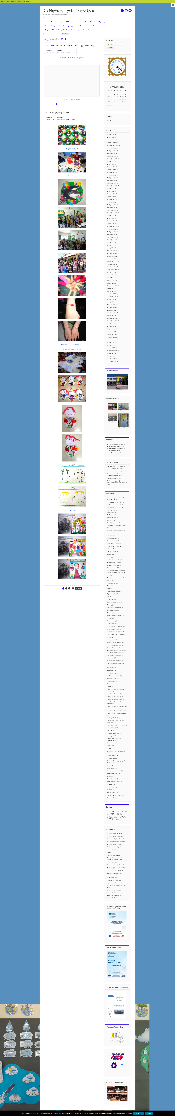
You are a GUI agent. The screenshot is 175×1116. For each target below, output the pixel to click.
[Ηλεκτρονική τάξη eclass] (117, 1036)
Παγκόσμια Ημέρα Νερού (114, 699)
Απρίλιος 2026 (111, 140)
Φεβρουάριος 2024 (112, 199)
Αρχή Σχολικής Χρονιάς (114, 591)
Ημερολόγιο (110, 658)
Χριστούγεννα (111, 792)
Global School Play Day (113, 546)
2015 (113, 811)
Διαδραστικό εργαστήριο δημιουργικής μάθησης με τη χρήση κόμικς (117, 482)
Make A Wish (110, 554)
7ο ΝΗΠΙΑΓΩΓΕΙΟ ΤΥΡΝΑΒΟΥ (66, 52)
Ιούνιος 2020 (110, 299)
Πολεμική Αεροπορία (113, 733)
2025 (110, 819)
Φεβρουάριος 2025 (112, 172)
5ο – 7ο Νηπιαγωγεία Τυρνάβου (116, 841)
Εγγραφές (110, 618)
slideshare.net (76, 100)
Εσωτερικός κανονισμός (114, 645)
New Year (109, 557)
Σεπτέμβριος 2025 (112, 159)
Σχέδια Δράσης (111, 755)
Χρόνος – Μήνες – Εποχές (114, 795)
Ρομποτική (110, 745)
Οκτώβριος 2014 (111, 361)
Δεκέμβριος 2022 (111, 232)
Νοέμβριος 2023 (111, 207)
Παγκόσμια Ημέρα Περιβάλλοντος (117, 706)
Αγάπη (109, 575)
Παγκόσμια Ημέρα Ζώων (114, 696)
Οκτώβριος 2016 (111, 340)
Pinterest (122, 10)
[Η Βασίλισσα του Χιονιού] (117, 1093)
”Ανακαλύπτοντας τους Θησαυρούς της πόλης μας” (69, 45)
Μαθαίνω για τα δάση (113, 676)
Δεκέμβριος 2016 (111, 334)
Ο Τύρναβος (69, 22)
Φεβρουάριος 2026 (112, 145)
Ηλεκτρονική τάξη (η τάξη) (83, 22)
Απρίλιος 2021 (111, 280)
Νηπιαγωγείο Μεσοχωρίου (114, 880)
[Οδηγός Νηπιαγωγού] (117, 978)
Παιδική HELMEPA (112, 718)
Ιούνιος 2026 (110, 134)
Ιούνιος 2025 (110, 161)
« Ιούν (109, 105)
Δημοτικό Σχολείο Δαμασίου (115, 870)
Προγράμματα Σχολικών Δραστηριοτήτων (114, 739)
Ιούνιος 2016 (110, 342)
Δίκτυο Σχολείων (112, 610)
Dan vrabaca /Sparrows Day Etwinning (117, 525)
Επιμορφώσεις (111, 640)
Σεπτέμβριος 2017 (112, 321)
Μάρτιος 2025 (111, 169)
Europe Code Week (112, 538)
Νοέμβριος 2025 (111, 153)
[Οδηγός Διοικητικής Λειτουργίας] (116, 1017)
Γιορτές (47, 26)
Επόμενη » (78, 588)
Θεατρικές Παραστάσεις (114, 660)
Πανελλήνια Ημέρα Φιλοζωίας (116, 725)
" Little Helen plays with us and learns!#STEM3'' (115, 498)
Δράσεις (109, 613)
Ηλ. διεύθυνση (130, 10)
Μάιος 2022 (110, 248)
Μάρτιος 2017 (111, 326)
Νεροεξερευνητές (112, 681)
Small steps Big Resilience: (114, 562)
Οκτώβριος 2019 (111, 313)
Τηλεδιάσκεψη (111, 768)
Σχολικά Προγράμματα (101, 22)
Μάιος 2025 (110, 164)
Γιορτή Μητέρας (111, 599)
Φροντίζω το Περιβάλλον (114, 779)
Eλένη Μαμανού (112, 850)
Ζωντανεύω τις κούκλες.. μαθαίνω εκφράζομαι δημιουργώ (117, 651)
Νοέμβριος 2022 (111, 234)
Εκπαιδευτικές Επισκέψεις (114, 626)
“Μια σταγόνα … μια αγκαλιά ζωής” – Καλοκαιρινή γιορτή (116, 467)
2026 (116, 819)
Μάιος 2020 (110, 302)
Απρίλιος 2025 (111, 167)
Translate (110, 47)
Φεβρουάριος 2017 (112, 329)
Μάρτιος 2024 (111, 196)
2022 (109, 816)
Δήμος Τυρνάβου (112, 862)
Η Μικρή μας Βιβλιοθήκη (114, 655)
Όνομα (109, 686)
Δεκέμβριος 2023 (111, 205)
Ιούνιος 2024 (110, 188)
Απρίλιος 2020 (111, 305)
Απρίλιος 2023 (111, 221)
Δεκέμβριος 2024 (111, 178)
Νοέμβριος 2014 (111, 359)
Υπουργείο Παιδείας (113, 893)
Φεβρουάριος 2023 (112, 226)
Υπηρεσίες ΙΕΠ (49, 30)
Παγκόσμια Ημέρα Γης (113, 694)
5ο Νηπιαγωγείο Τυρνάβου (115, 847)
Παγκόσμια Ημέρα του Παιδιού (116, 711)
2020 (113, 813)
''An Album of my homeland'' (114, 502)
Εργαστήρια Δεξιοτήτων (78, 26)
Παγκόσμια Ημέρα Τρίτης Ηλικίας (117, 713)
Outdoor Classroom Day (113, 560)
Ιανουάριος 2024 (111, 202)
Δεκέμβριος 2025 (111, 151)
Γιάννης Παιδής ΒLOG (113, 855)
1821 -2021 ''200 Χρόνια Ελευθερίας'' (113, 511)
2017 (122, 811)
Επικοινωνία (102, 26)
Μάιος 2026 (110, 137)
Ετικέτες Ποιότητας (112, 648)
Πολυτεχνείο (110, 736)
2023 (116, 816)
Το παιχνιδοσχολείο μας (114, 890)
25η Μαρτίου (110, 515)
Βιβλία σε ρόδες (111, 594)
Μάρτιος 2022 (111, 253)
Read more (149, 1113)
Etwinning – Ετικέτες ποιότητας (66, 30)
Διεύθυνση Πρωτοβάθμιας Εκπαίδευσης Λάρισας (114, 874)
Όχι (142, 1113)
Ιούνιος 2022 (110, 245)
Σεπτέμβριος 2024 (112, 186)
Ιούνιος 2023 (110, 215)
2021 (118, 813)
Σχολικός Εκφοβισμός (113, 758)
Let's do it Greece (111, 551)
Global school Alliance (113, 543)
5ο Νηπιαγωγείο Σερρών (114, 844)
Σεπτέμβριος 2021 (112, 269)
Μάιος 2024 (110, 191)
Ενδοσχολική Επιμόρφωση (114, 632)
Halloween (109, 549)
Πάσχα (109, 730)
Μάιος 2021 (110, 278)
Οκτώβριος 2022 (111, 237)
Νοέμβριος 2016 (111, 337)
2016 (118, 811)
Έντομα (109, 637)
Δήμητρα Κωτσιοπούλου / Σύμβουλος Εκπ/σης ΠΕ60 (114, 858)
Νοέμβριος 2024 (111, 180)
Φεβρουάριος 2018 (112, 318)
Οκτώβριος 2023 (111, 210)
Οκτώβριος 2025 (111, 156)
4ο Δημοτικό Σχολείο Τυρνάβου (116, 839)
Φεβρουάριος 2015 (112, 350)
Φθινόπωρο (110, 776)
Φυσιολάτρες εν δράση (113, 781)
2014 (109, 811)
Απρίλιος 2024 (111, 194)
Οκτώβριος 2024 (111, 183)
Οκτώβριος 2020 (111, 296)
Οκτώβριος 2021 (111, 267)
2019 (108, 814)
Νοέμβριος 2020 (111, 294)
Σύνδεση (28, 1)
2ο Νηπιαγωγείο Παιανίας (114, 833)
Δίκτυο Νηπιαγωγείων (113, 607)
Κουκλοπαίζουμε (112, 673)
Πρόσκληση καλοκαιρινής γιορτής (116, 471)
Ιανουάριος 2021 (111, 288)
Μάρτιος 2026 (111, 142)
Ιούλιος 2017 (110, 323)
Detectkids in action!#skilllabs (115, 530)
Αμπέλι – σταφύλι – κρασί (114, 578)
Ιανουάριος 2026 (111, 148)
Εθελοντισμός (111, 621)
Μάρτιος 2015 (111, 348)
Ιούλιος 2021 (110, 272)
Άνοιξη (109, 586)
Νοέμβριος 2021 (111, 264)
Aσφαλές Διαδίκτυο (112, 523)
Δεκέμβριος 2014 (111, 356)
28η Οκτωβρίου (111, 517)
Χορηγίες (109, 789)
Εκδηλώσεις (110, 623)
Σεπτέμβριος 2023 (112, 213)
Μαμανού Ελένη (112, 877)
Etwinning (109, 535)
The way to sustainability (113, 568)
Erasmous (109, 533)
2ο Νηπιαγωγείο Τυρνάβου (115, 836)
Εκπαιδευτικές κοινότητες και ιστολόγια (13, 1)
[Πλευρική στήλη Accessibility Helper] (173, 5)
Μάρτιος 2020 (111, 307)
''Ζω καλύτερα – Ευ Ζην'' (114, 507)
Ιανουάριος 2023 (111, 229)
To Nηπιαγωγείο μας (57, 22)
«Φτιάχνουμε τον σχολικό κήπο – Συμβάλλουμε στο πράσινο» (116, 571)
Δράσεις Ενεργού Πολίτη (85, 30)
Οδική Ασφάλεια (112, 684)
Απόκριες (109, 588)
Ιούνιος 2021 (110, 275)
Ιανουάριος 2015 (111, 353)
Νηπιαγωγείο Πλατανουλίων (115, 883)
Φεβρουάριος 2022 (112, 256)
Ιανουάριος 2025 (111, 175)
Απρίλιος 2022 (111, 251)
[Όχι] (173, 1113)
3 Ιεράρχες (110, 520)
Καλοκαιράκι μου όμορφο (114, 478)
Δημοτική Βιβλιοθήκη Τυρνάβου (116, 865)
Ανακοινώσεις (92, 26)
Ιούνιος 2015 (110, 345)
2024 (122, 816)
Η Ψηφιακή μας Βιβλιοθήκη (60, 26)
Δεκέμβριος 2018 (111, 315)
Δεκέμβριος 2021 (111, 261)
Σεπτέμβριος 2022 (112, 240)
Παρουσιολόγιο (111, 728)
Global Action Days (112, 541)
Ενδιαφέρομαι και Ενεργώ (115, 629)
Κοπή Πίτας (110, 670)
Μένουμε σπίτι (111, 678)
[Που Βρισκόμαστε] (117, 389)
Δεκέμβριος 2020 (111, 291)
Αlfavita (109, 852)
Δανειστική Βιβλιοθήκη (113, 602)
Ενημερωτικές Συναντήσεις (115, 634)
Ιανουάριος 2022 (111, 259)
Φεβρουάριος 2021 (112, 286)
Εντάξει (136, 1113)
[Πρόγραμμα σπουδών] (117, 938)
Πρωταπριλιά (111, 743)
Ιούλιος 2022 (110, 242)
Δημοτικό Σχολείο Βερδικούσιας (116, 868)
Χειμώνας (110, 784)
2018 (126, 811)
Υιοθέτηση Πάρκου (112, 773)
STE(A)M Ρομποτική (113, 565)
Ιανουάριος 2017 (111, 332)
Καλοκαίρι (110, 667)
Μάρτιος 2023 (111, 223)
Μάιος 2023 (110, 218)
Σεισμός (109, 748)
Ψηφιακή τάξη (111, 798)
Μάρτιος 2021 (111, 283)
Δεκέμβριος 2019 (111, 310)
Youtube (126, 10)
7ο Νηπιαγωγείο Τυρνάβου (69, 10)
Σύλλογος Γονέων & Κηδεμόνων (116, 751)
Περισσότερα (50, 104)
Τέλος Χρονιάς (111, 765)
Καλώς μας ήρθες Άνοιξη (57, 112)
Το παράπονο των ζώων (114, 771)
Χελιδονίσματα (111, 787)
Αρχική (47, 22)
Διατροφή (110, 605)
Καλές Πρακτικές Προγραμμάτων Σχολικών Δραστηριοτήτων (117, 474)
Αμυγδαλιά (110, 580)
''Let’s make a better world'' (114, 505)
